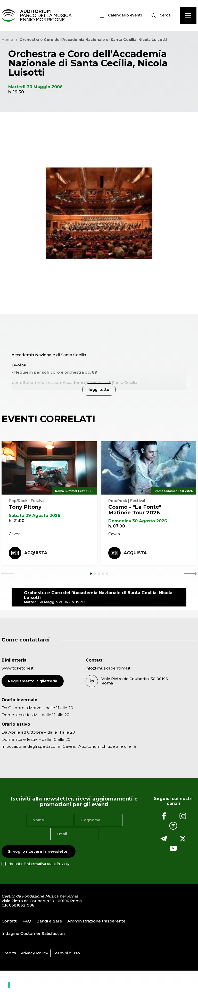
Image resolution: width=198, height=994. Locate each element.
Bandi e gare (49, 921)
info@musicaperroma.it (108, 668)
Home (7, 39)
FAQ (26, 921)
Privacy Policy (34, 953)
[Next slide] (190, 573)
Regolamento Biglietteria (32, 681)
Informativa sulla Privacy (47, 864)
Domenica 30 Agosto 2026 (137, 520)
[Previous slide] (8, 573)
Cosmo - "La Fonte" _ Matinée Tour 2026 (136, 510)
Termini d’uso (66, 953)
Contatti (9, 921)
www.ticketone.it (18, 668)
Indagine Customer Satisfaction (33, 933)
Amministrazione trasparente (96, 921)
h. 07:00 (116, 526)
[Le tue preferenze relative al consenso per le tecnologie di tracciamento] (9, 985)
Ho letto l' (39, 864)
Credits (9, 953)
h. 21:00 (16, 520)
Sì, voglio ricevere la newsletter (38, 851)
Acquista (35, 552)
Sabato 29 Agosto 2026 (34, 515)
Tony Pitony (25, 507)
